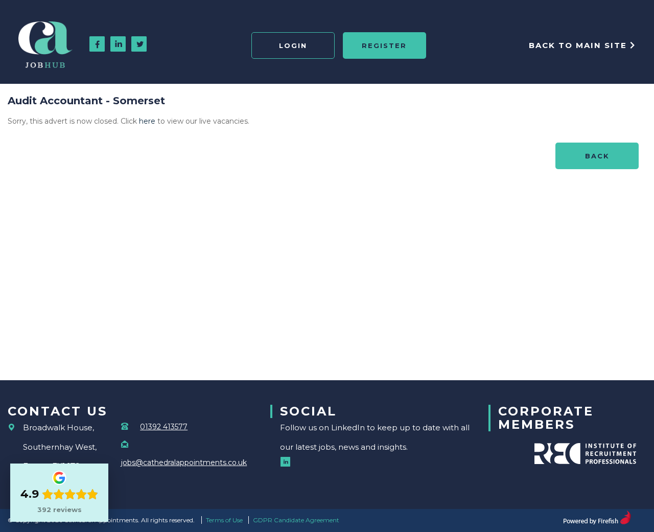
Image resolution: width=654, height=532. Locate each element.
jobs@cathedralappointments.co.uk (184, 462)
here (147, 121)
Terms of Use (224, 520)
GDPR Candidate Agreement (296, 520)
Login (293, 45)
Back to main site (579, 45)
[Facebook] (97, 45)
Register (384, 45)
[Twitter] (139, 45)
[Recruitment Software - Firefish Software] (597, 516)
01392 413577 (164, 426)
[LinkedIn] (118, 45)
